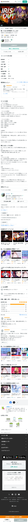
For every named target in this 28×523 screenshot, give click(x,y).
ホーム (2, 28)
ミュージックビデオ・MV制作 (20, 28)
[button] (14, 290)
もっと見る (5, 93)
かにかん (8, 193)
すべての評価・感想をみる (22, 82)
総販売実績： (8, 41)
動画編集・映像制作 (9, 28)
